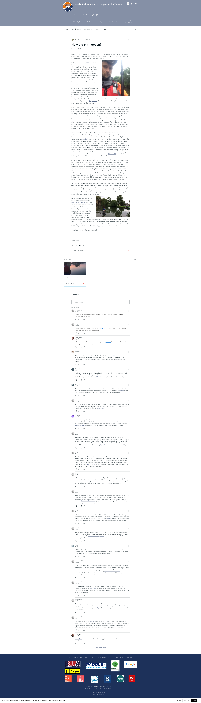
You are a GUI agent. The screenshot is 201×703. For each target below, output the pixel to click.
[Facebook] (131, 3)
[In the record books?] (75, 268)
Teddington (85, 15)
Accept (194, 700)
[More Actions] (129, 311)
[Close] (199, 700)
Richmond (77, 15)
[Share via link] (83, 245)
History (98, 29)
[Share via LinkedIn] (80, 245)
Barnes (99, 15)
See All (135, 259)
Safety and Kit (88, 29)
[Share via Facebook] (72, 245)
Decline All (186, 700)
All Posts (66, 29)
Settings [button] (179, 700)
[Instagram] (127, 3)
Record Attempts (76, 29)
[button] (95, 21)
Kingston (93, 15)
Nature (105, 29)
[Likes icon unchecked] (76, 320)
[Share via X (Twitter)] (76, 245)
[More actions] (129, 40)
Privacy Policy (129, 657)
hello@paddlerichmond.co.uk (131, 20)
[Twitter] (135, 3)
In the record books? (72, 278)
